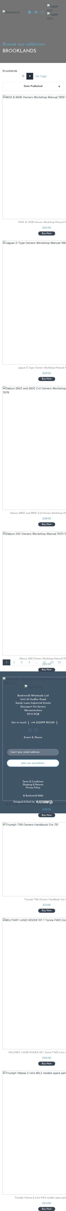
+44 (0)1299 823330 (43, 722)
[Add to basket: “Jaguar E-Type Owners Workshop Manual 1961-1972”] (46, 379)
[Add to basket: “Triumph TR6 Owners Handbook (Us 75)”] (46, 911)
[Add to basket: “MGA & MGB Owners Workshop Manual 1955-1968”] (46, 233)
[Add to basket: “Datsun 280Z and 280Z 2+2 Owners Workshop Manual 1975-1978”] (46, 524)
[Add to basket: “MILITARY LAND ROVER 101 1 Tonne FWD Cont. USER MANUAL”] (46, 1064)
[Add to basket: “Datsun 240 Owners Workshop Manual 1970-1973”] (46, 670)
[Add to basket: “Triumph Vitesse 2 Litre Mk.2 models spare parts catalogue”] (46, 1209)
